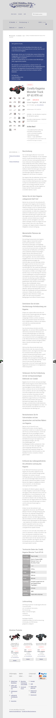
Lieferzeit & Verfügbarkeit (14, 697)
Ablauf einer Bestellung (14, 682)
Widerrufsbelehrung (33, 687)
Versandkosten (40, 105)
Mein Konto (13, 14)
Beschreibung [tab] (13, 152)
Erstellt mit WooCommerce (29, 711)
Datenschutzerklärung (34, 691)
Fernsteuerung (23, 22)
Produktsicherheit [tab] (14, 157)
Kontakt (20, 14)
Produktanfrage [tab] (14, 162)
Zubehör (21, 27)
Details (14, 660)
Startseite (13, 35)
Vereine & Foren (23, 687)
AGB (25, 14)
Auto (24, 35)
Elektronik (11, 27)
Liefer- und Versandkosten (14, 687)
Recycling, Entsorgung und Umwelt (24, 683)
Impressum (33, 695)
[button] (23, 86)
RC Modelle (12, 22)
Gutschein (13, 701)
